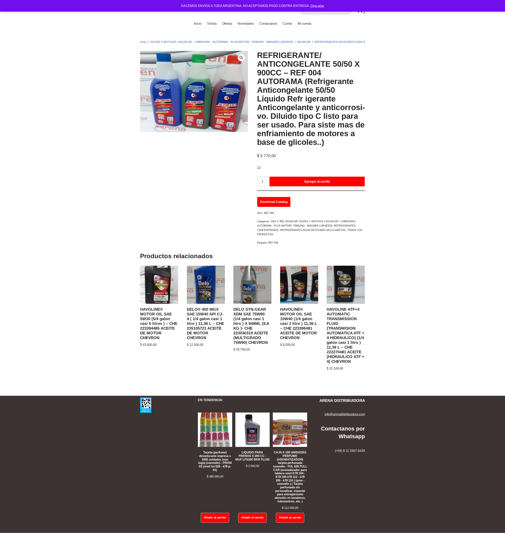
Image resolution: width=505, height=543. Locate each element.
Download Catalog (274, 202)
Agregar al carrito (317, 181)
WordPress (37, 538)
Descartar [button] (317, 6)
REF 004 (273, 242)
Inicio (197, 23)
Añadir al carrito (215, 517)
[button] (241, 57)
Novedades (246, 23)
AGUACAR (303, 41)
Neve (6, 538)
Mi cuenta (304, 23)
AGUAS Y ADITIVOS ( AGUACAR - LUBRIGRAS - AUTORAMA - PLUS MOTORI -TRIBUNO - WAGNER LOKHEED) (222, 41)
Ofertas (227, 23)
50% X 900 (277, 221)
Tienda (212, 23)
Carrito (287, 23)
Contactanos (268, 23)
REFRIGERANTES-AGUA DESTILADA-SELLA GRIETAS (349, 41)
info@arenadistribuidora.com (345, 414)
